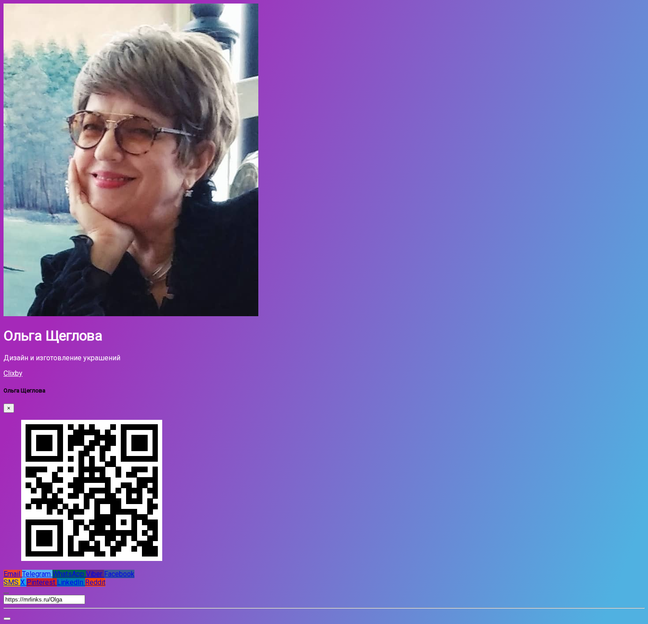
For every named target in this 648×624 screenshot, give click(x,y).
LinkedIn (71, 582)
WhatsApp (69, 574)
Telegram (37, 574)
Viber (95, 574)
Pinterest (41, 582)
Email (13, 574)
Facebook (119, 574)
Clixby (13, 373)
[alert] (7, 618)
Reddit (95, 582)
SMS (12, 582)
